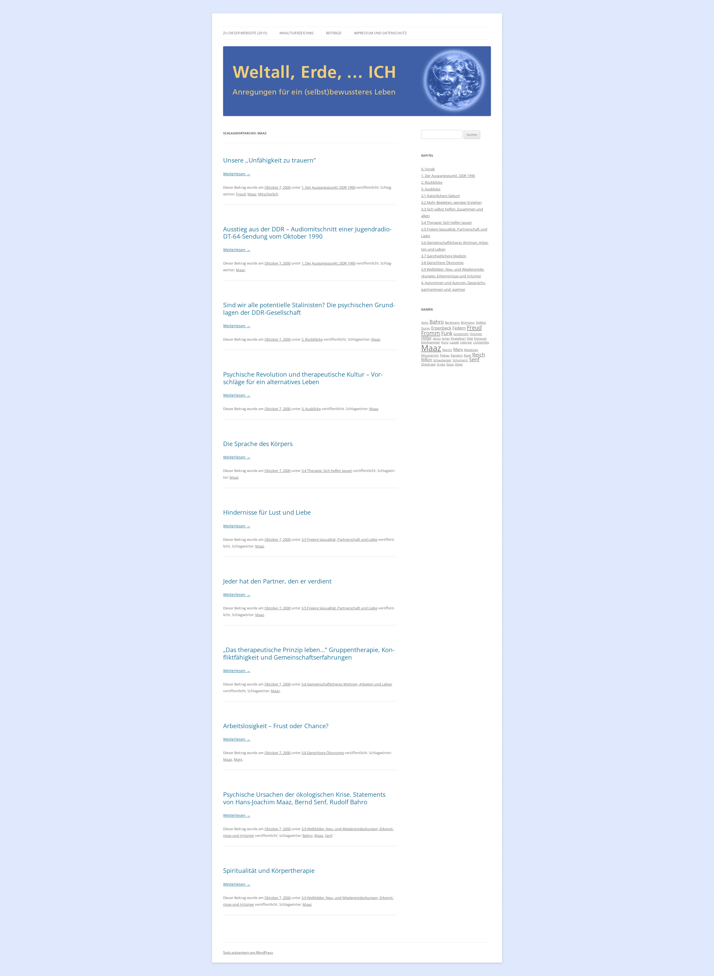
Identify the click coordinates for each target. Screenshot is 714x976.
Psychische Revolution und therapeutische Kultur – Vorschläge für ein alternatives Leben (303, 378)
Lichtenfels (481, 342)
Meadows (471, 350)
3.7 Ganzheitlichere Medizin (443, 255)
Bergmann (452, 322)
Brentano (468, 322)
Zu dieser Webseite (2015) (245, 33)
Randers (457, 355)
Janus (437, 338)
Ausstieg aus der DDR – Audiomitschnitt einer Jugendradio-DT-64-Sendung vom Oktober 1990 (307, 232)
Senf (328, 835)
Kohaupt (480, 338)
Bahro (308, 835)
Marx (238, 759)
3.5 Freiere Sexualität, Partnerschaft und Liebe (339, 539)
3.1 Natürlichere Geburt (440, 195)
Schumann (460, 360)
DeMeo (481, 322)
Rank (467, 355)
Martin (447, 350)
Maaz (251, 194)
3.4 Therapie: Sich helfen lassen (326, 470)
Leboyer (466, 342)
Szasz (450, 364)
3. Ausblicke (311, 408)
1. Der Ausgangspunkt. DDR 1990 (328, 187)
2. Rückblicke (312, 339)
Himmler (476, 334)
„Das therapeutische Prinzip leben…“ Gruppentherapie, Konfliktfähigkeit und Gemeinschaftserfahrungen (309, 653)
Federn (459, 328)
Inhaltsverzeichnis (296, 33)
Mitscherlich (268, 194)
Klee (470, 338)
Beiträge (334, 33)
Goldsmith (461, 334)
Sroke (441, 364)
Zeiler (459, 364)
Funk (446, 333)
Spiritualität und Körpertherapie (269, 870)
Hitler (426, 338)
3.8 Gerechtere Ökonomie (322, 752)
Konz (444, 342)
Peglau (445, 355)
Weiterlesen (236, 173)
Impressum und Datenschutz (380, 33)
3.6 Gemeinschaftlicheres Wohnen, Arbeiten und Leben (346, 684)
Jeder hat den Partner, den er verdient (277, 581)
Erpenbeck (441, 328)
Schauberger (442, 360)
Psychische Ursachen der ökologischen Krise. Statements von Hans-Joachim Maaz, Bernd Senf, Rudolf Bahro (304, 798)
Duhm (425, 328)
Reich (478, 354)
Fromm (430, 333)
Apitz (424, 322)
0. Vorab (428, 168)
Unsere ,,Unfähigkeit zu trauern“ (269, 160)
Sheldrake (428, 364)
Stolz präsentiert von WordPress (248, 952)
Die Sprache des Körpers (258, 443)
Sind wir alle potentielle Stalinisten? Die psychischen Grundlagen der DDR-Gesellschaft (309, 308)
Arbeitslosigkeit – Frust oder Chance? (276, 725)
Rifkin (426, 359)
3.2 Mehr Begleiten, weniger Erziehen (451, 202)
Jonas (446, 338)
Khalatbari (458, 338)
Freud (241, 194)
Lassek (454, 342)
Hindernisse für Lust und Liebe (267, 512)
